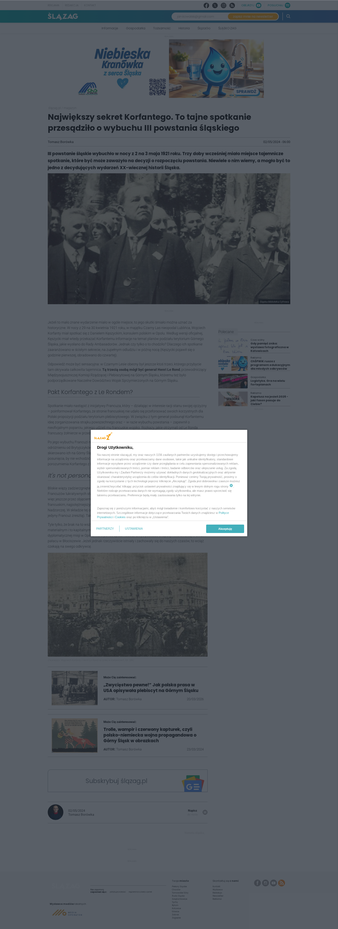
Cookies (120, 517)
